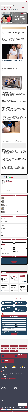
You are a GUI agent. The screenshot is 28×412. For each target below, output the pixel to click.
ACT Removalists (5, 345)
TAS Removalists (5, 350)
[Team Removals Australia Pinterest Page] (11, 378)
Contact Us (2, 400)
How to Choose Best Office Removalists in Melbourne (13, 288)
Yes (14, 331)
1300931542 (14, 261)
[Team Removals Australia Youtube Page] (15, 378)
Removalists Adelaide (3, 386)
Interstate (15, 332)
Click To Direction (7, 361)
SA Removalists (22, 345)
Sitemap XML (2, 402)
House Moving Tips (22, 275)
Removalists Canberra (3, 390)
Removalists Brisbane (3, 387)
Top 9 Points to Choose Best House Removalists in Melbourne (4, 288)
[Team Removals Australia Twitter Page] (8, 378)
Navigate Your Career (3, 401)
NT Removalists (14, 345)
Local (19, 332)
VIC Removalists (5, 348)
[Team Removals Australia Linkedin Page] (9, 378)
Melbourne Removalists (4, 275)
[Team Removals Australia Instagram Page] (4, 378)
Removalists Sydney (3, 389)
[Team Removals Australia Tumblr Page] (13, 378)
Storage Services (16, 387)
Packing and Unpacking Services (18, 386)
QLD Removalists (23, 348)
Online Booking (16, 388)
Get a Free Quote (14, 316)
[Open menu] (26, 1)
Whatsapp (24, 411)
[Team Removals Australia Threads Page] (6, 378)
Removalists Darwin (3, 388)
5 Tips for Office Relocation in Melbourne (23, 288)
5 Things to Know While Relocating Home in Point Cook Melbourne (13, 278)
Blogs (2, 399)
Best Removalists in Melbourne (12, 141)
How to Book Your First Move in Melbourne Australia (23, 279)
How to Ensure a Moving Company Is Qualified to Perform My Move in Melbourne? (4, 278)
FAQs (2, 398)
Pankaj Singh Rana (4, 9)
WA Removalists (14, 350)
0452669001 (19, 357)
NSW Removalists (14, 348)
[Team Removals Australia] (4, 1)
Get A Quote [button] (4, 411)
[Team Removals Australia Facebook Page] (2, 378)
